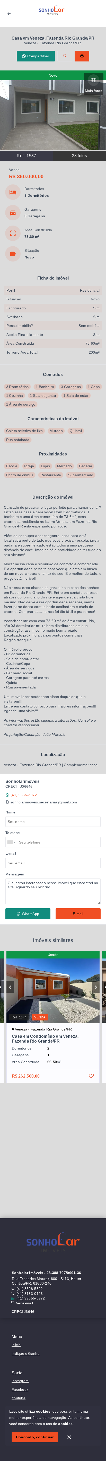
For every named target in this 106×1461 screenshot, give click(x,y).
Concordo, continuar (35, 1437)
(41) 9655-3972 (24, 795)
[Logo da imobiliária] (53, 1244)
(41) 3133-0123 (29, 1294)
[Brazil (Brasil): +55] (11, 842)
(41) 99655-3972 (30, 1298)
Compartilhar (38, 56)
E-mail (78, 914)
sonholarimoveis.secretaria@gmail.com (43, 802)
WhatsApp (30, 914)
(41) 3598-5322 (29, 1289)
